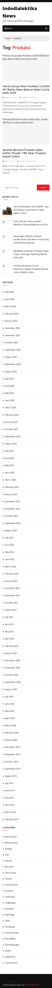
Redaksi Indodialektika (29, 97)
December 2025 (12, 328)
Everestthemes (32, 984)
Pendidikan (10, 939)
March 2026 (10, 306)
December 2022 (12, 501)
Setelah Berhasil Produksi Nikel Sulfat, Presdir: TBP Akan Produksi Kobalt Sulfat (24, 153)
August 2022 (11, 530)
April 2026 (10, 299)
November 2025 (12, 335)
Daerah (8, 861)
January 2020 (11, 740)
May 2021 (9, 631)
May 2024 (9, 393)
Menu (9, 28)
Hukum (8, 879)
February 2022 (12, 573)
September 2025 (13, 349)
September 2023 (13, 436)
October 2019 (11, 761)
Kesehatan (10, 897)
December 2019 (12, 747)
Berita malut (11, 837)
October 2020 (11, 674)
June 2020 (9, 703)
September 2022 (13, 523)
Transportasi (11, 963)
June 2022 (9, 544)
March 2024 (10, 407)
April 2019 (10, 805)
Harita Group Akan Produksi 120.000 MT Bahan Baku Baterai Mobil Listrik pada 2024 (26, 89)
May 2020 (9, 711)
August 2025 (11, 357)
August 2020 (11, 689)
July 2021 (9, 617)
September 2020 (13, 682)
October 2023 (11, 429)
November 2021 (12, 595)
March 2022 (10, 566)
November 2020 (12, 667)
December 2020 (12, 660)
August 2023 (11, 443)
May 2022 (9, 552)
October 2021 (11, 602)
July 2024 (9, 378)
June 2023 (9, 458)
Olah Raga (10, 915)
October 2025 (11, 342)
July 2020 (9, 696)
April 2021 (10, 638)
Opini (7, 921)
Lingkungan (10, 903)
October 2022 (11, 515)
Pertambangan (12, 945)
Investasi (9, 891)
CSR (7, 855)
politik (8, 951)
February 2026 (12, 313)
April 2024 (10, 400)
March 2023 (10, 479)
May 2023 (9, 465)
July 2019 (9, 783)
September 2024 (13, 364)
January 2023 (11, 494)
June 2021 (9, 624)
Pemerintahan (12, 933)
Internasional (11, 885)
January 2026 (11, 320)
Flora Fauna (10, 873)
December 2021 (12, 588)
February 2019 (12, 819)
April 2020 (10, 718)
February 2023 (12, 487)
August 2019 (11, 776)
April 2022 (10, 559)
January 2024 (11, 422)
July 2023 (9, 451)
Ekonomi (9, 867)
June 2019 (9, 790)
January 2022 (11, 581)
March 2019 (10, 812)
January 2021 (11, 653)
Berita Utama (11, 843)
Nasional (9, 909)
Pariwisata (10, 927)
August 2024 (11, 371)
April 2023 (10, 472)
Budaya (8, 849)
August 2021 (11, 609)
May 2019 (9, 797)
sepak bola (10, 957)
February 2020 (12, 732)
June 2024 (9, 386)
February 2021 (12, 646)
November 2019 (12, 754)
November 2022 (12, 508)
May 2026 (9, 292)
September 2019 (13, 768)
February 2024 (12, 414)
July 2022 (9, 537)
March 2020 (10, 725)
